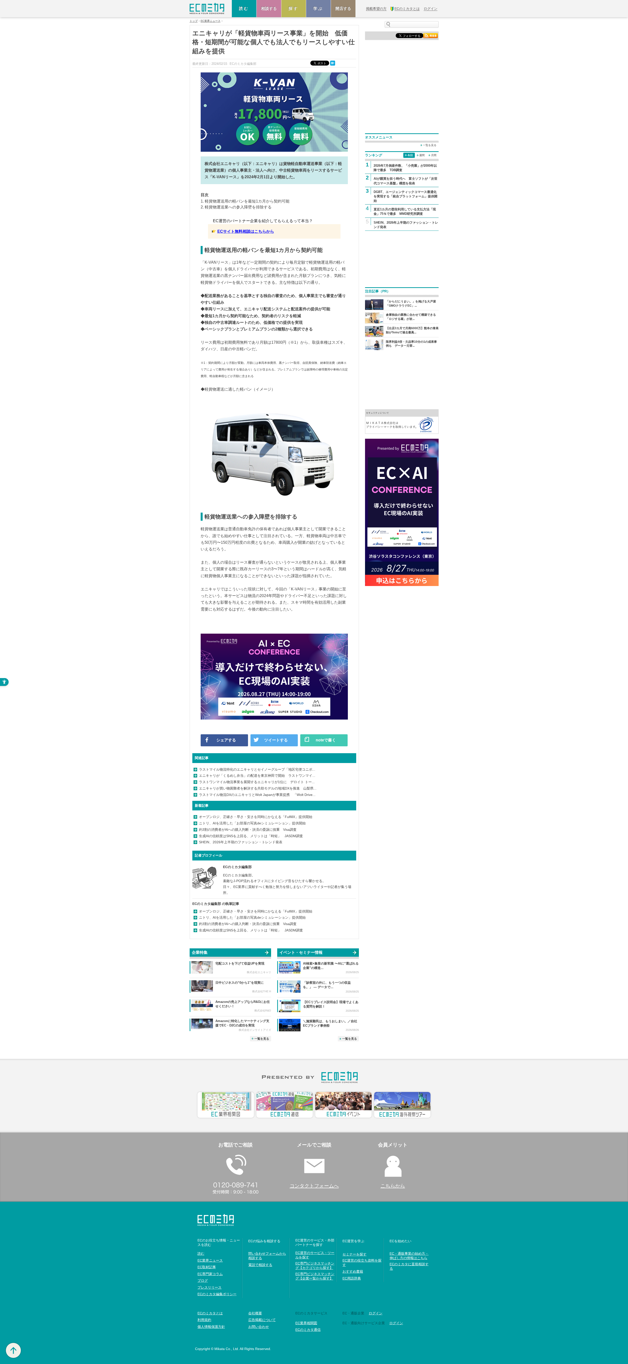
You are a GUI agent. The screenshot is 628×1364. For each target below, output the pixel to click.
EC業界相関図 (306, 1323)
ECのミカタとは (210, 1313)
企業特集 (200, 952)
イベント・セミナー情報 (301, 952)
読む (244, 8)
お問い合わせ (258, 1327)
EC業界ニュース (211, 21)
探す (293, 8)
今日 (410, 155)
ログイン (375, 1313)
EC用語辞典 (351, 1278)
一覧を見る (261, 1038)
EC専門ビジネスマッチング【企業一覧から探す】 (314, 1276)
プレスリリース (209, 1287)
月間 (433, 155)
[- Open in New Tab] (402, 421)
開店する (343, 8)
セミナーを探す (354, 1254)
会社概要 (255, 1313)
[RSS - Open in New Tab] (430, 35)
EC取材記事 (206, 1267)
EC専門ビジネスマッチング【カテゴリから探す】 (314, 1265)
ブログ (202, 1280)
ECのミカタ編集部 (237, 867)
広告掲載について (262, 1320)
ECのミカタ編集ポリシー (216, 1294)
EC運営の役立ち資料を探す (361, 1262)
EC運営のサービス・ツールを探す (314, 1255)
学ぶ (318, 8)
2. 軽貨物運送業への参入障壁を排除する (236, 207)
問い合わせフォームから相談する (267, 1256)
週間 (422, 155)
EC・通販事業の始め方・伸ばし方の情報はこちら (409, 1256)
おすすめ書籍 (352, 1271)
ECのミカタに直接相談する (409, 1266)
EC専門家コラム (210, 1274)
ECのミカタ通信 (308, 1330)
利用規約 (204, 1320)
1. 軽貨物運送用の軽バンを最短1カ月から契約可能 (245, 201)
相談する (269, 8)
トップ (194, 21)
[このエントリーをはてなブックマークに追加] (333, 63)
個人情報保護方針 (211, 1327)
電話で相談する (260, 1265)
